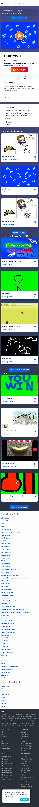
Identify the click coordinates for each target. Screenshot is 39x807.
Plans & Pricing (26, 746)
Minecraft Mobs (6, 766)
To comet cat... (7, 359)
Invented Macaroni (10, 499)
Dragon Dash (5, 544)
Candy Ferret (11, 60)
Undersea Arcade (7, 652)
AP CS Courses (25, 770)
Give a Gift (24, 737)
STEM (3, 664)
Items (3, 700)
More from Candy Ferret (19, 370)
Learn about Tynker (19, 18)
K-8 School (24, 775)
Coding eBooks (6, 748)
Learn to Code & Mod (10, 682)
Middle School (25, 766)
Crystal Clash (5, 641)
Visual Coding (5, 686)
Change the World (7, 592)
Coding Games (6, 757)
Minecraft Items (6, 773)
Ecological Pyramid (7, 624)
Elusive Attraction (10, 466)
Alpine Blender (9, 401)
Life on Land (5, 572)
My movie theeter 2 (8, 463)
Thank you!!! (6, 189)
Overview (24, 732)
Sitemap (4, 746)
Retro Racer (5, 598)
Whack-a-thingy (7, 398)
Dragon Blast (5, 535)
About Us (4, 734)
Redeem (23, 739)
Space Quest (5, 584)
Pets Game (4, 586)
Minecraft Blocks (6, 768)
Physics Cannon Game (8, 632)
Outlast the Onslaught (8, 601)
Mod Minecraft (6, 552)
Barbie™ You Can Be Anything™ (11, 532)
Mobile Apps (5, 743)
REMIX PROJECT (19, 70)
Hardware (4, 678)
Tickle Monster (6, 566)
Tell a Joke (4, 646)
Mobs (3, 706)
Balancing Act (5, 564)
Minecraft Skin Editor (8, 763)
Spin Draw (4, 655)
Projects (19, 11)
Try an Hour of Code (10, 514)
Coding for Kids (9, 11)
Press (3, 739)
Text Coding (5, 695)
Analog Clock (5, 675)
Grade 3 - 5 (4, 524)
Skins (3, 697)
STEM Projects (25, 784)
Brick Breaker (5, 555)
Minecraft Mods (6, 775)
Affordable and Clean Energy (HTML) (13, 609)
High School (25, 768)
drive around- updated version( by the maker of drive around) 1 (13, 496)
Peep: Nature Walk (7, 669)
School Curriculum (27, 759)
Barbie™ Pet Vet (6, 529)
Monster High (5, 581)
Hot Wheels (5, 541)
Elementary (24, 763)
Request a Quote (26, 786)
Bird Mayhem (5, 649)
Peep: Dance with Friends (9, 666)
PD (22, 779)
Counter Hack (5, 546)
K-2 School (24, 773)
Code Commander (7, 595)
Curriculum (24, 734)
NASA (3, 644)
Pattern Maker (6, 658)
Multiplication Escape (8, 629)
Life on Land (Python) (8, 606)
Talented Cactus (9, 224)
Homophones (5, 626)
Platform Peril (6, 604)
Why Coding (25, 741)
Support (4, 737)
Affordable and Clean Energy (10, 575)
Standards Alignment (28, 777)
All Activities (5, 518)
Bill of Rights (5, 672)
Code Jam (4, 777)
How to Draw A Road (9, 431)
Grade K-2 (4, 521)
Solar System (5, 635)
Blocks (3, 703)
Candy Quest (5, 538)
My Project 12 (6, 294)
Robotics (4, 692)
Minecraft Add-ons (7, 770)
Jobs (2, 741)
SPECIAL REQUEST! (8, 156)
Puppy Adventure (7, 638)
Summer (24, 750)
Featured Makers (26, 743)
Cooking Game (6, 589)
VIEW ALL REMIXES (19, 233)
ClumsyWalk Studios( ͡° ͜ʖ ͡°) (14, 65)
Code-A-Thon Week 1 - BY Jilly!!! (12, 261)
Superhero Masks (7, 621)
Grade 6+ (4, 526)
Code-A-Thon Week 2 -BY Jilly (11, 326)
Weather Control (6, 561)
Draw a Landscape (7, 618)
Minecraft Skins (6, 761)
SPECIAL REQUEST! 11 (9, 221)
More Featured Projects (19, 507)
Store (3, 750)
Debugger (4, 661)
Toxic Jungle (5, 549)
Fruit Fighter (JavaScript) (9, 569)
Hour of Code (5, 779)
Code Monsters (6, 558)
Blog (2, 732)
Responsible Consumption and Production (15, 578)
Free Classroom (26, 761)
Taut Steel (7, 434)
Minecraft (4, 689)
